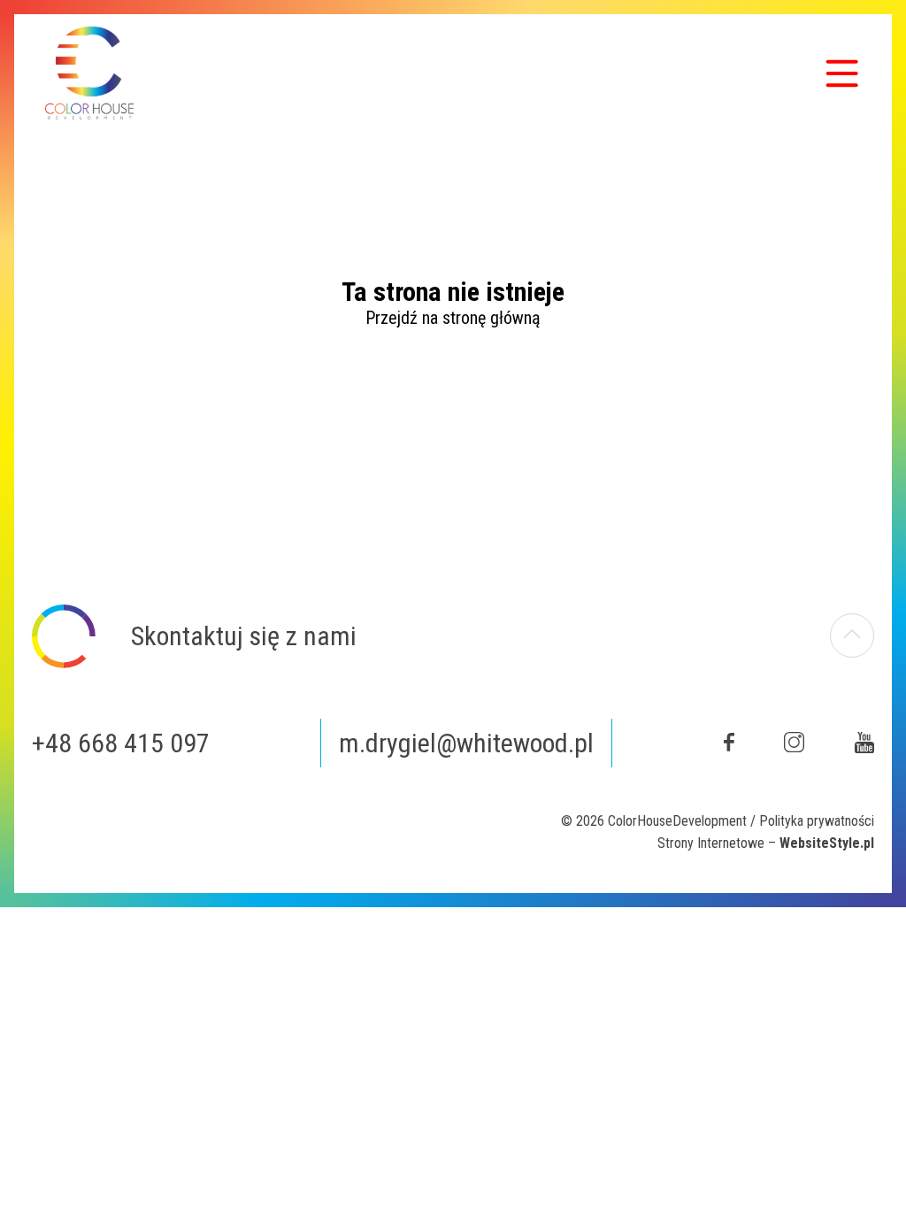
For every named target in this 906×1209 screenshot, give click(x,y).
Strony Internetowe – (765, 843)
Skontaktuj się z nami (244, 635)
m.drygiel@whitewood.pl (466, 743)
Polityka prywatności (816, 820)
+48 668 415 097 (121, 743)
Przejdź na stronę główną (453, 317)
